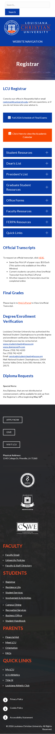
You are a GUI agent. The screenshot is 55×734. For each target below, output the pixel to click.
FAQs (8, 653)
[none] (47, 152)
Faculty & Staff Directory (18, 565)
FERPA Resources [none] (18, 222)
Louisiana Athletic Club (17, 685)
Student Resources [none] (19, 152)
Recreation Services (16, 610)
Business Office (14, 615)
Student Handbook (16, 620)
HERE (41, 257)
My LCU (9, 669)
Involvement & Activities (18, 597)
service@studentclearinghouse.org (26, 356)
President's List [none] (17, 174)
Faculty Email (12, 554)
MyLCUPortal (24, 303)
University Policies (15, 560)
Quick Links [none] (14, 233)
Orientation (11, 647)
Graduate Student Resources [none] (18, 187)
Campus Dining (13, 604)
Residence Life (13, 587)
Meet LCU (10, 642)
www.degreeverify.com (14, 347)
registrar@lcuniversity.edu (15, 102)
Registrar (10, 581)
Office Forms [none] (15, 200)
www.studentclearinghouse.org (18, 344)
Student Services (14, 592)
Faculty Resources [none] (18, 211)
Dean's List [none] (13, 163)
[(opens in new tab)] (27, 480)
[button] (12, 12)
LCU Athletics (12, 674)
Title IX (9, 680)
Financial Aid (12, 637)
